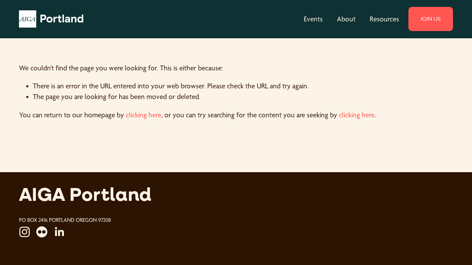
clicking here (143, 115)
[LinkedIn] (59, 231)
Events (313, 19)
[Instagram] (24, 231)
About (346, 19)
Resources (384, 19)
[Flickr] (41, 231)
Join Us (431, 19)
